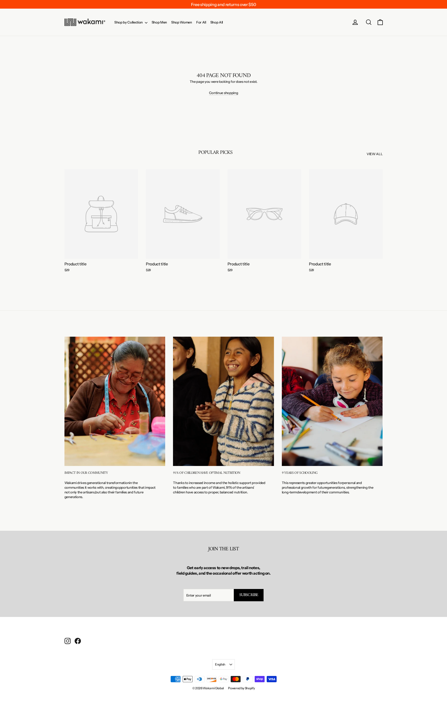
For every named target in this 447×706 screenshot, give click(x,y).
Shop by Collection (129, 22)
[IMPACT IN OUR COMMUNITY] (114, 401)
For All (201, 22)
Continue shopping (223, 93)
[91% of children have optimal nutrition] (223, 401)
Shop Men (159, 22)
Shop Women (181, 22)
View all (375, 154)
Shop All (216, 22)
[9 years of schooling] (332, 401)
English (220, 664)
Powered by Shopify (241, 688)
